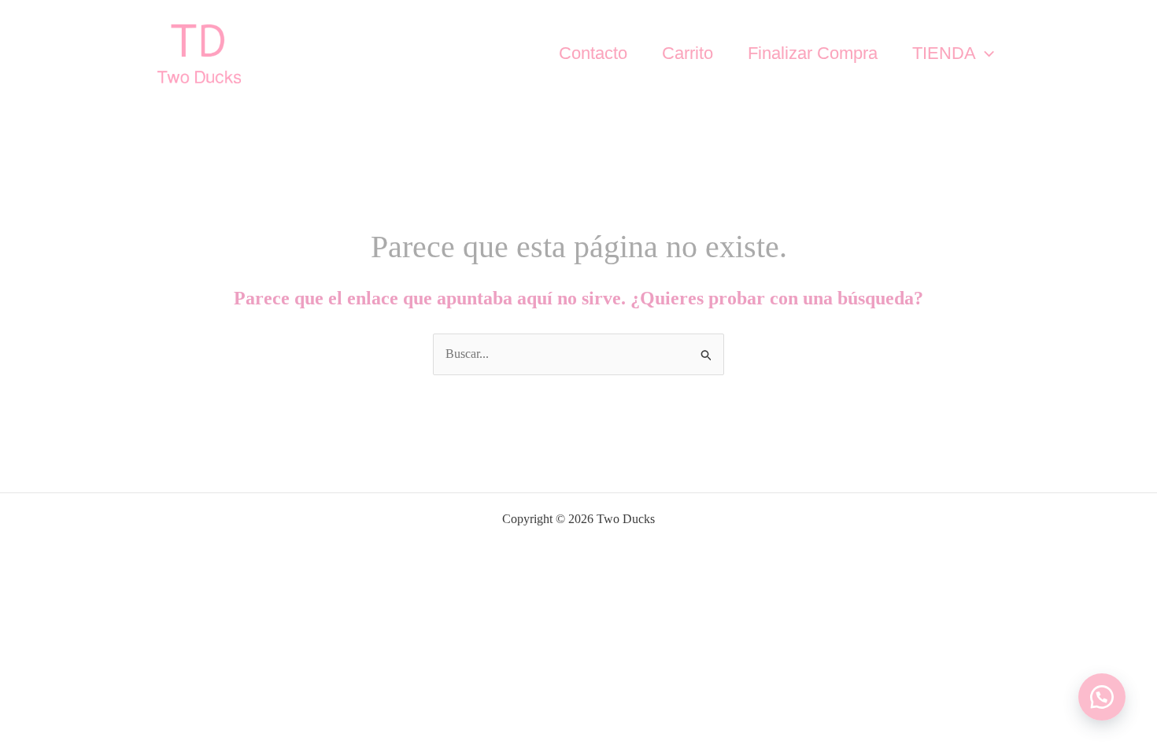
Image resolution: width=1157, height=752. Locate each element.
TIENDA (944, 53)
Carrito (687, 53)
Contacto (593, 53)
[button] (985, 53)
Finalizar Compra (813, 53)
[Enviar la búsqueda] (706, 354)
